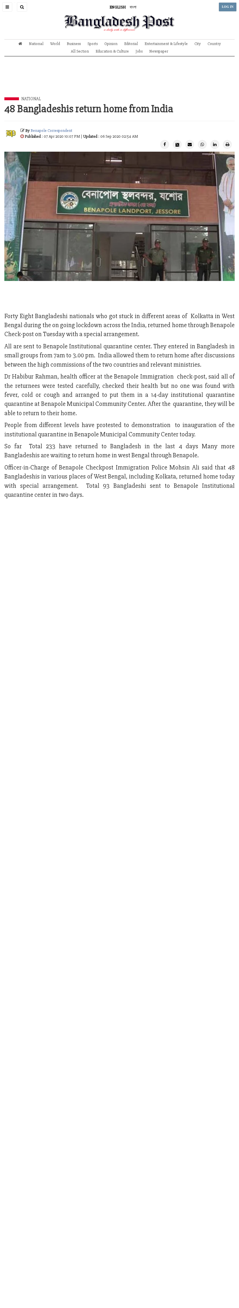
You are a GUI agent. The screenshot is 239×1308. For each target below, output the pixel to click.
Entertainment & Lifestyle (166, 43)
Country (214, 43)
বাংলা (133, 7)
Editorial (131, 43)
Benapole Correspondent (51, 130)
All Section (80, 51)
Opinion (110, 43)
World (55, 43)
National (36, 43)
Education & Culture (112, 51)
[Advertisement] (119, 81)
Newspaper (158, 51)
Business (74, 43)
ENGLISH (118, 7)
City (197, 43)
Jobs (139, 51)
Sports (92, 43)
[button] (7, 7)
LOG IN (227, 6)
